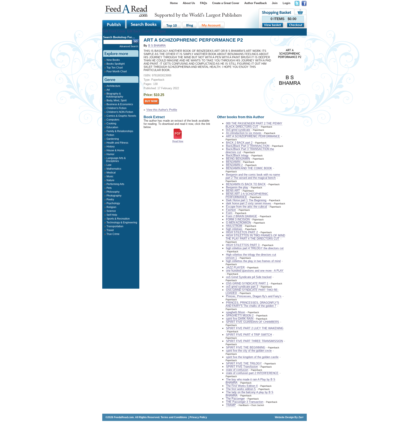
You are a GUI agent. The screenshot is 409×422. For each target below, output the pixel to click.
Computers (113, 119)
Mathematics (114, 168)
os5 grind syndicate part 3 (242, 286)
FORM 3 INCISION (238, 219)
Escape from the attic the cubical (246, 206)
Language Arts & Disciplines (116, 160)
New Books (113, 59)
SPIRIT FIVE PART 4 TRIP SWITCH (249, 334)
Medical (111, 172)
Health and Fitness (117, 142)
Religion (111, 207)
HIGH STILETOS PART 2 (242, 232)
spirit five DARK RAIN (239, 318)
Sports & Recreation (118, 218)
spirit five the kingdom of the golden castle (252, 357)
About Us (189, 3)
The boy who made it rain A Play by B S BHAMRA (250, 381)
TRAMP (231, 405)
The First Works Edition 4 (242, 385)
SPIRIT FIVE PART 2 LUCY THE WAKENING (254, 328)
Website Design (284, 417)
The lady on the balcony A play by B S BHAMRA (249, 394)
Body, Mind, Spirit (117, 100)
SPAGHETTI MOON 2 (239, 315)
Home (174, 3)
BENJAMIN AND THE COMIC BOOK (249, 168)
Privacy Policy (198, 417)
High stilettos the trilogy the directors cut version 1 (251, 256)
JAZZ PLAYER (235, 267)
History (111, 146)
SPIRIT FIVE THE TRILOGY (244, 363)
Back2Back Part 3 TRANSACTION (247, 145)
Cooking (111, 123)
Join (275, 3)
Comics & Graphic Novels (121, 115)
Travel (110, 230)
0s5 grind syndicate (238, 129)
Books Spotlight (116, 63)
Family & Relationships (120, 131)
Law (109, 164)
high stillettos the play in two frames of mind (253, 261)
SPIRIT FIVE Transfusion (242, 366)
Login (286, 3)
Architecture (113, 85)
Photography (114, 195)
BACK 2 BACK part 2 (239, 142)
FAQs (203, 3)
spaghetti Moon (235, 312)
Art (108, 89)
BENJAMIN (233, 161)
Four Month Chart (117, 71)
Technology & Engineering (122, 222)
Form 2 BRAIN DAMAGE (241, 216)
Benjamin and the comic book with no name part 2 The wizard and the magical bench (253, 176)
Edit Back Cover (138, 31)
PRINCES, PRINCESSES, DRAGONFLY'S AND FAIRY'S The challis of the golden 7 (252, 304)
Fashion (231, 209)
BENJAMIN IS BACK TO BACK (246, 184)
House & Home (115, 150)
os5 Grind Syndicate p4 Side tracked (248, 277)
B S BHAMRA (157, 45)
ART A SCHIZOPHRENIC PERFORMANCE (253, 136)
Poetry (110, 199)
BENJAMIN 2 (234, 165)
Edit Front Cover (114, 31)
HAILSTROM (234, 225)
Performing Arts (115, 184)
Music (110, 176)
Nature (110, 180)
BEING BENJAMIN (238, 158)
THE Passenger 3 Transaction (244, 401)
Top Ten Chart (115, 67)
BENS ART (233, 190)
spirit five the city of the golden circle (249, 350)
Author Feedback (255, 3)
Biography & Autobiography (114, 95)
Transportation (115, 226)
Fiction (110, 135)
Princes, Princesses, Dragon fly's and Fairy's (253, 296)
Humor (110, 154)
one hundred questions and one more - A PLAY (255, 270)
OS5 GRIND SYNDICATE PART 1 (247, 283)
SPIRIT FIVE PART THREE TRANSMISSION (254, 341)
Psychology (113, 203)
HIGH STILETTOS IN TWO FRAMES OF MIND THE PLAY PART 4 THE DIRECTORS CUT (255, 237)
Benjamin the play (237, 187)
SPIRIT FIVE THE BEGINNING (245, 347)
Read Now (177, 141)
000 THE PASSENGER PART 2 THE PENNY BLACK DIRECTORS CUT (254, 125)
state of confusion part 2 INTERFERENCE (252, 373)
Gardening (113, 138)
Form (229, 213)
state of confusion (237, 369)
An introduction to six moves (243, 133)
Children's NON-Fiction (120, 112)
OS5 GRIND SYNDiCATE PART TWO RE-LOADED (252, 291)
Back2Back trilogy (237, 155)
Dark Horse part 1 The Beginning (246, 200)
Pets (109, 187)
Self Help (112, 214)
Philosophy (113, 191)
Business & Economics (120, 104)
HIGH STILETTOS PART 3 (242, 245)
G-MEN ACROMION (238, 222)
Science (111, 211)
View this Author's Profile (161, 109)
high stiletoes (234, 229)
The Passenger (235, 398)
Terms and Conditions (174, 417)
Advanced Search (129, 46)
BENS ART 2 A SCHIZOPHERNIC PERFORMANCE (247, 195)
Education (112, 127)
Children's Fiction (117, 108)
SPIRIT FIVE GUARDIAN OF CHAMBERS (252, 321)
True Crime (113, 234)
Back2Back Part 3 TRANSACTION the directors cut (250, 150)
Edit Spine (159, 31)
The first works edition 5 (241, 389)
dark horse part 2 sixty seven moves (248, 203)
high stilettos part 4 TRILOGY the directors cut (255, 248)
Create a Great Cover (225, 3)
